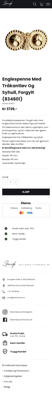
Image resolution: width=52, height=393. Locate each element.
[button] (41, 4)
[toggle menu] (48, 4)
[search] (34, 4)
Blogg (7, 386)
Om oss (8, 381)
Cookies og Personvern (16, 370)
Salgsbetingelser (13, 376)
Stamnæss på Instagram (21, 312)
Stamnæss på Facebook (21, 319)
